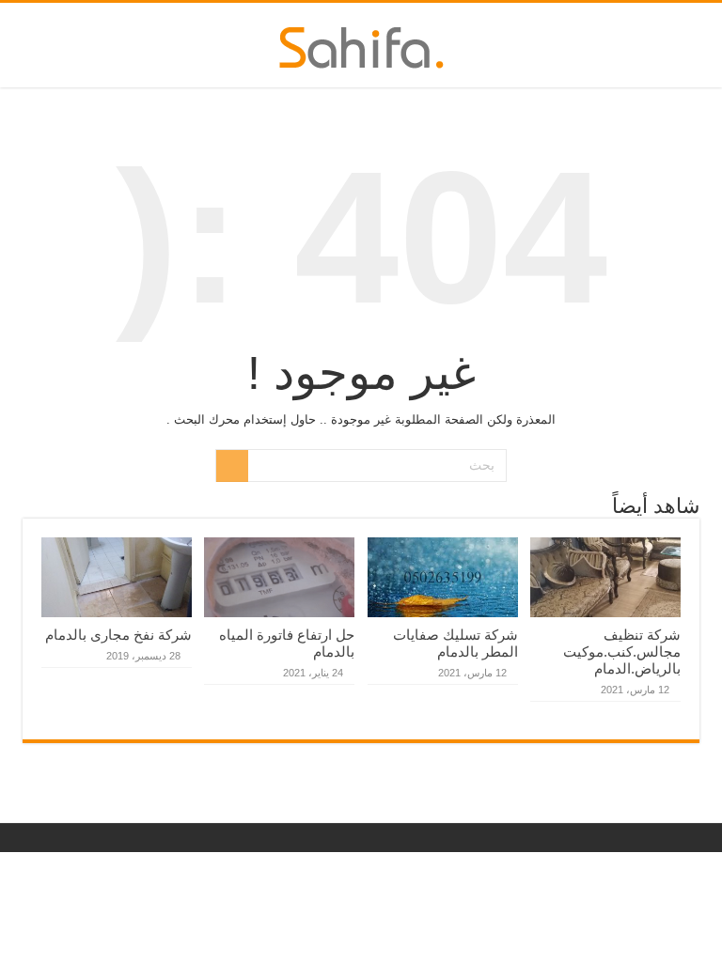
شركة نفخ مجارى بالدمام (118, 635)
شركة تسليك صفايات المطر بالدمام (455, 643)
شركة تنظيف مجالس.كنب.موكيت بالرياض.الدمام (622, 651)
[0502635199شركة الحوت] (361, 44)
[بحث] (232, 466)
